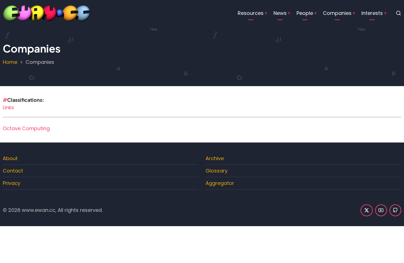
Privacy (11, 183)
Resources (251, 13)
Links (8, 107)
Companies (337, 13)
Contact (13, 170)
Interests (372, 13)
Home (10, 62)
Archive (215, 158)
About (10, 158)
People (305, 13)
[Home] (47, 12)
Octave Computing (26, 128)
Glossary (217, 170)
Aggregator (220, 183)
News (280, 13)
